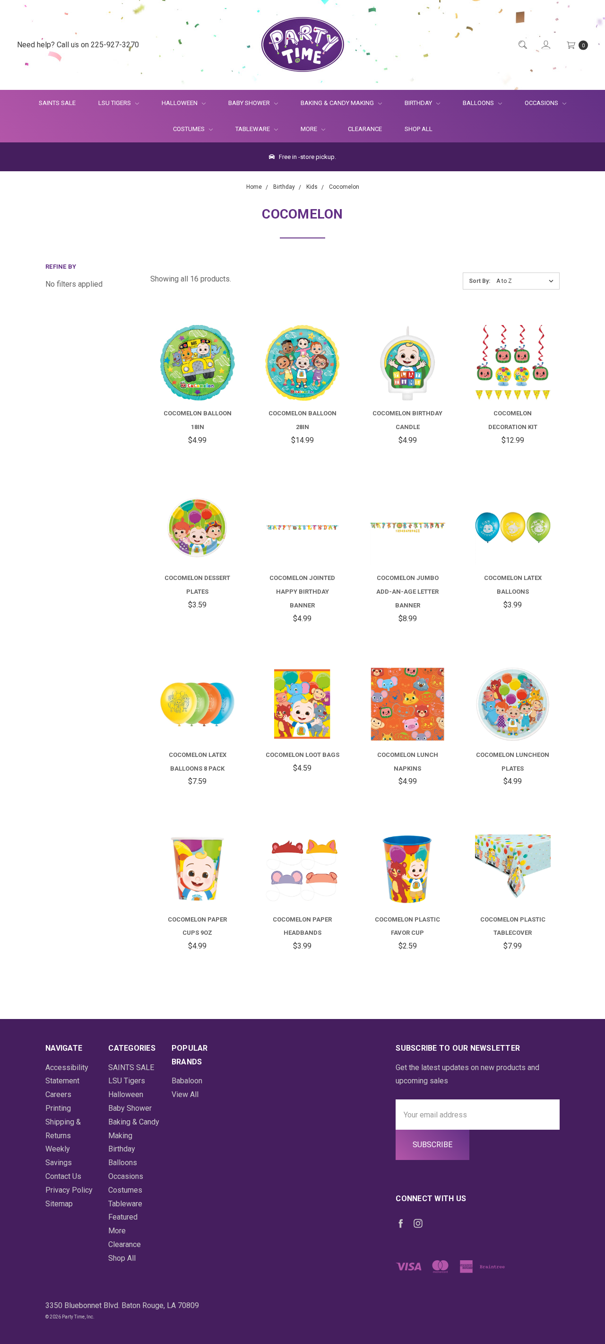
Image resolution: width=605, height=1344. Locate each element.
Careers (58, 1094)
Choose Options (208, 376)
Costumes (189, 128)
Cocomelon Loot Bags (302, 754)
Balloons (479, 102)
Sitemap (59, 1203)
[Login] (545, 45)
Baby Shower (249, 102)
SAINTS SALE (57, 102)
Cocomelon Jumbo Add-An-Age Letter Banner (407, 591)
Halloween (180, 102)
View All (185, 1094)
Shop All (418, 128)
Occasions (542, 102)
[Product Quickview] (185, 328)
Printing (58, 1108)
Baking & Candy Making (338, 102)
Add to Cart (407, 371)
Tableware (253, 128)
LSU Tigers (115, 102)
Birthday (419, 102)
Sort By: (479, 281)
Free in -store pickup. (306, 156)
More (303, 128)
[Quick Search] (522, 45)
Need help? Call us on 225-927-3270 (78, 44)
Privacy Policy (69, 1190)
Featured (123, 1216)
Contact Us (63, 1176)
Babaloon (187, 1080)
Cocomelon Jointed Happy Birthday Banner (302, 591)
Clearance (365, 128)
